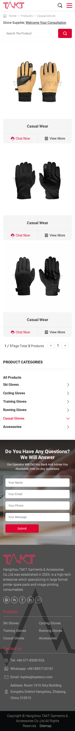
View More (57, 138)
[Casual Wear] (37, 84)
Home (12, 16)
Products (27, 16)
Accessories (12, 427)
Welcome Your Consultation (46, 23)
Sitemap (45, 726)
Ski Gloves (11, 385)
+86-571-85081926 (30, 660)
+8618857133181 (40, 669)
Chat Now (23, 138)
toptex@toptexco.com (36, 677)
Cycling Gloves (14, 393)
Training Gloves (14, 401)
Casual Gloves (46, 16)
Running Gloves (14, 410)
